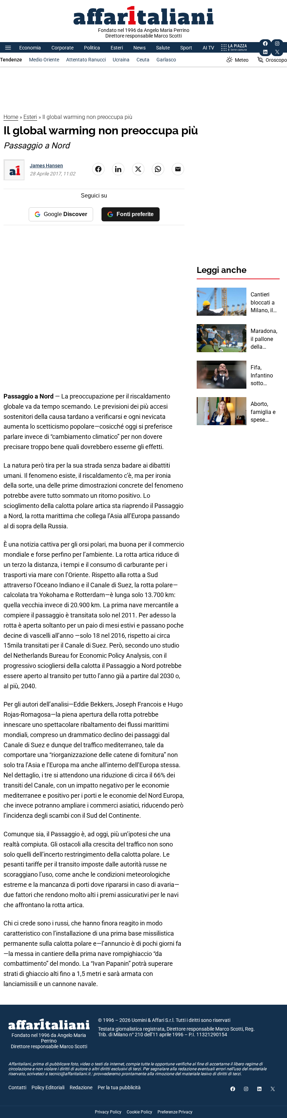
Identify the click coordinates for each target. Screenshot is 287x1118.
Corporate (62, 48)
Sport (186, 48)
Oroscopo (276, 60)
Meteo (241, 60)
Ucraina (121, 59)
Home (11, 117)
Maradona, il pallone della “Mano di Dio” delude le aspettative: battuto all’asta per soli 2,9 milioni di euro (265, 339)
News (139, 48)
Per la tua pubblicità (119, 1087)
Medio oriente (44, 59)
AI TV (208, 48)
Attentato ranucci (86, 59)
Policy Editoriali (47, 1087)
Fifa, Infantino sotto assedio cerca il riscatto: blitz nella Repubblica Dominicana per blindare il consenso (264, 375)
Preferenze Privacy (175, 1112)
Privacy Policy (108, 1112)
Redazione (81, 1087)
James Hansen (46, 165)
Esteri (117, 48)
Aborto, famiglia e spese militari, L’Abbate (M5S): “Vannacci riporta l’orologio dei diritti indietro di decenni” (263, 412)
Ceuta (142, 59)
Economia (30, 48)
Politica (92, 48)
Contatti (17, 1087)
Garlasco (166, 59)
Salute (163, 48)
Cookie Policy (139, 1112)
